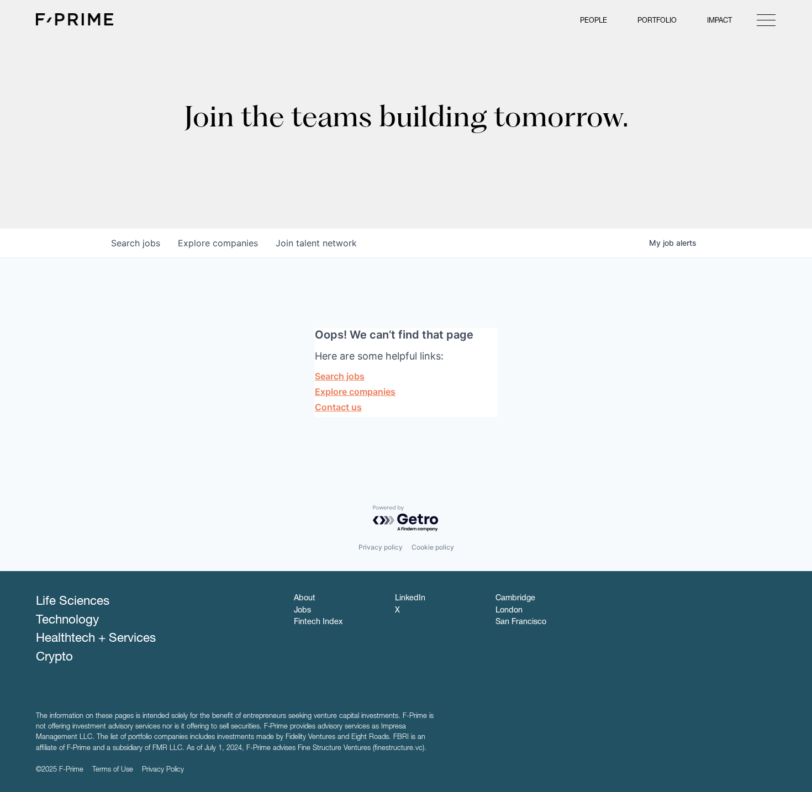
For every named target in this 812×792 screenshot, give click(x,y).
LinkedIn (410, 599)
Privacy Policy (163, 770)
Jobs (302, 611)
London (509, 611)
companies (218, 243)
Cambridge (515, 599)
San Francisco (520, 622)
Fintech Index (318, 622)
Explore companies (355, 391)
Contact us (338, 407)
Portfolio (657, 21)
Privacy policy (380, 547)
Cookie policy (433, 547)
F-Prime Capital (74, 19)
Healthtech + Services (96, 639)
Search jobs (340, 376)
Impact (719, 21)
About (304, 599)
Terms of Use (112, 770)
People (593, 21)
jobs (135, 243)
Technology (67, 621)
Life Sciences (72, 602)
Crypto (54, 658)
